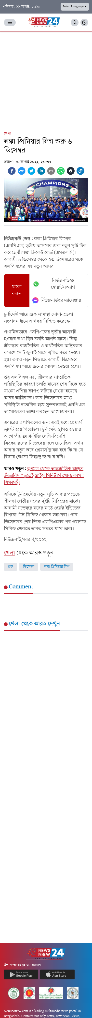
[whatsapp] (61, 171)
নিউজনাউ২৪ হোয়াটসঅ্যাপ (63, 284)
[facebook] (12, 171)
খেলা (7, 133)
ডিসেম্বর (28, 566)
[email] (51, 171)
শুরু (10, 566)
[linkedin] (41, 171)
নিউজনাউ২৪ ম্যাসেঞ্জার (60, 300)
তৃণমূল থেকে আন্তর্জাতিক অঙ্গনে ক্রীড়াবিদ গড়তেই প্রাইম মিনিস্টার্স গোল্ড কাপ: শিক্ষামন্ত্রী (44, 476)
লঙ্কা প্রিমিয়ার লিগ (56, 566)
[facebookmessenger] (22, 171)
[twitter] (31, 171)
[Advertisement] (46, 80)
